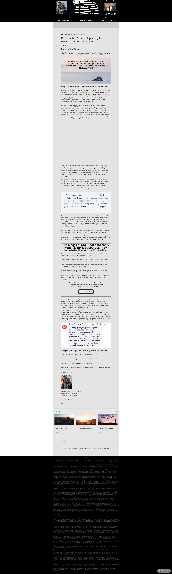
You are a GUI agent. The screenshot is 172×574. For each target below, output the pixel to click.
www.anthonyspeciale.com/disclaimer (105, 464)
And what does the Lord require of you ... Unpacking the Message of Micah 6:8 (107, 427)
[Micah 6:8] (108, 419)
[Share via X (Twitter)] (65, 399)
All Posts (56, 25)
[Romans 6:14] (64, 419)
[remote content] (86, 141)
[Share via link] (71, 399)
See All (116, 411)
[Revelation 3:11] (86, 419)
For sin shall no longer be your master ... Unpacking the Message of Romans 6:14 (64, 427)
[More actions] (110, 34)
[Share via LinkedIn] (68, 399)
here (59, 570)
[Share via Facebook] (61, 399)
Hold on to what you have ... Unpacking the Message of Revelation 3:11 (85, 427)
